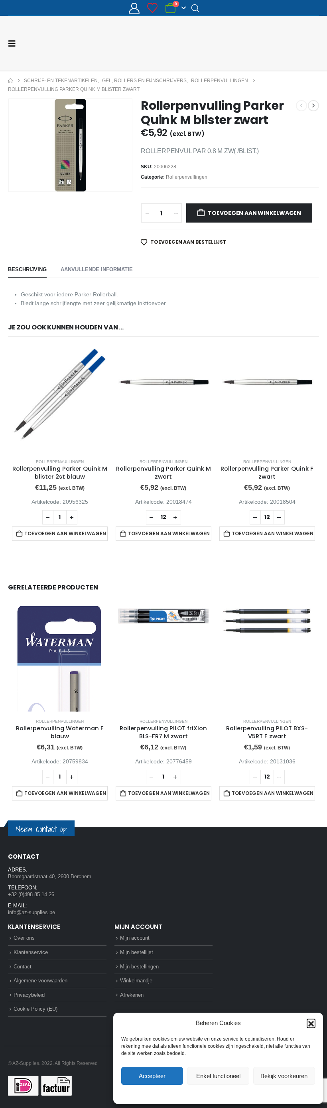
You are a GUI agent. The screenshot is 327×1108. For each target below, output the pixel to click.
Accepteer (152, 1076)
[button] (311, 1023)
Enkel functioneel (218, 1076)
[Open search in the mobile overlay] (195, 8)
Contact (23, 967)
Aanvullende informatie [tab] (97, 269)
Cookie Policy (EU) (35, 1009)
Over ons (24, 938)
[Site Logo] (289, 43)
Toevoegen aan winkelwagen (254, 213)
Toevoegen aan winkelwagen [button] (65, 533)
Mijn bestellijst (136, 952)
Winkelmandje (136, 981)
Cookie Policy (200, 1093)
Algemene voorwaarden (40, 981)
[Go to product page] (60, 399)
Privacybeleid (233, 1093)
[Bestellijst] (152, 8)
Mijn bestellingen (139, 967)
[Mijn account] (134, 8)
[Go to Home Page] (10, 80)
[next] (313, 105)
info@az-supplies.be (31, 912)
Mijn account (135, 938)
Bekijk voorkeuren (283, 1076)
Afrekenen (132, 995)
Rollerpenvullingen (186, 177)
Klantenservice (31, 952)
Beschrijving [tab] (27, 269)
